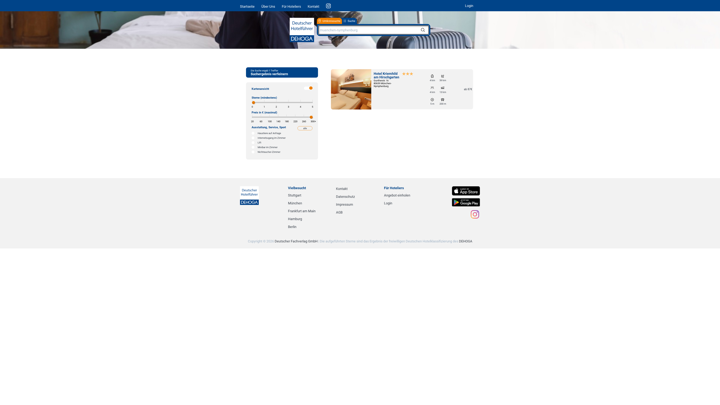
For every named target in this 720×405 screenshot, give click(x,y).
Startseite (247, 6)
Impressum (344, 204)
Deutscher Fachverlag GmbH (296, 241)
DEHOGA (465, 241)
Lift (259, 142)
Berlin (292, 227)
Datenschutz (345, 197)
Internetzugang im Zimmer (272, 137)
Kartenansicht (260, 89)
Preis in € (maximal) (264, 112)
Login (469, 6)
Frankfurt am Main (302, 211)
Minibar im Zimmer (268, 147)
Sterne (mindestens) (264, 97)
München (295, 203)
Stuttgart (294, 195)
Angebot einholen (397, 195)
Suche (351, 21)
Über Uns (268, 6)
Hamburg (295, 219)
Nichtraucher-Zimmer (269, 152)
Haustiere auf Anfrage (269, 133)
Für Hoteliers (291, 6)
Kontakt (313, 6)
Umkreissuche (331, 21)
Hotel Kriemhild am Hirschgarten (386, 75)
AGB (339, 212)
